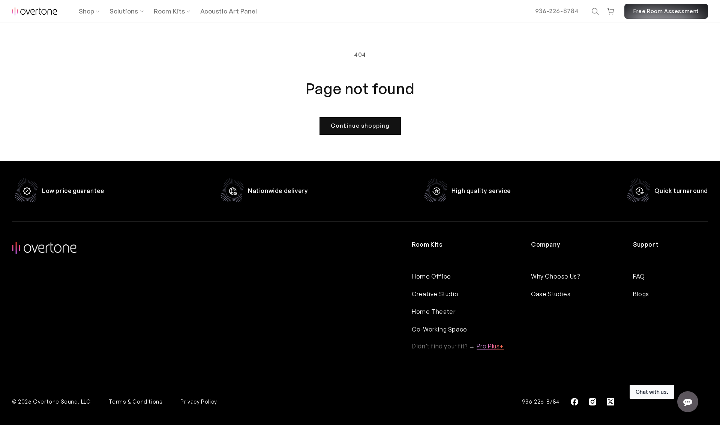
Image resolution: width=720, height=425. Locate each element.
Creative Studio (435, 294)
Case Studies (550, 294)
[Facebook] (574, 401)
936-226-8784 (557, 11)
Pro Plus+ (490, 346)
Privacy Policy (198, 401)
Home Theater (433, 311)
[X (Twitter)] (610, 401)
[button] (595, 11)
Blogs (641, 294)
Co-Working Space (439, 329)
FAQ (639, 276)
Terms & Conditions (136, 401)
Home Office (431, 276)
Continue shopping (360, 125)
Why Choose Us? (555, 276)
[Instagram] (592, 401)
